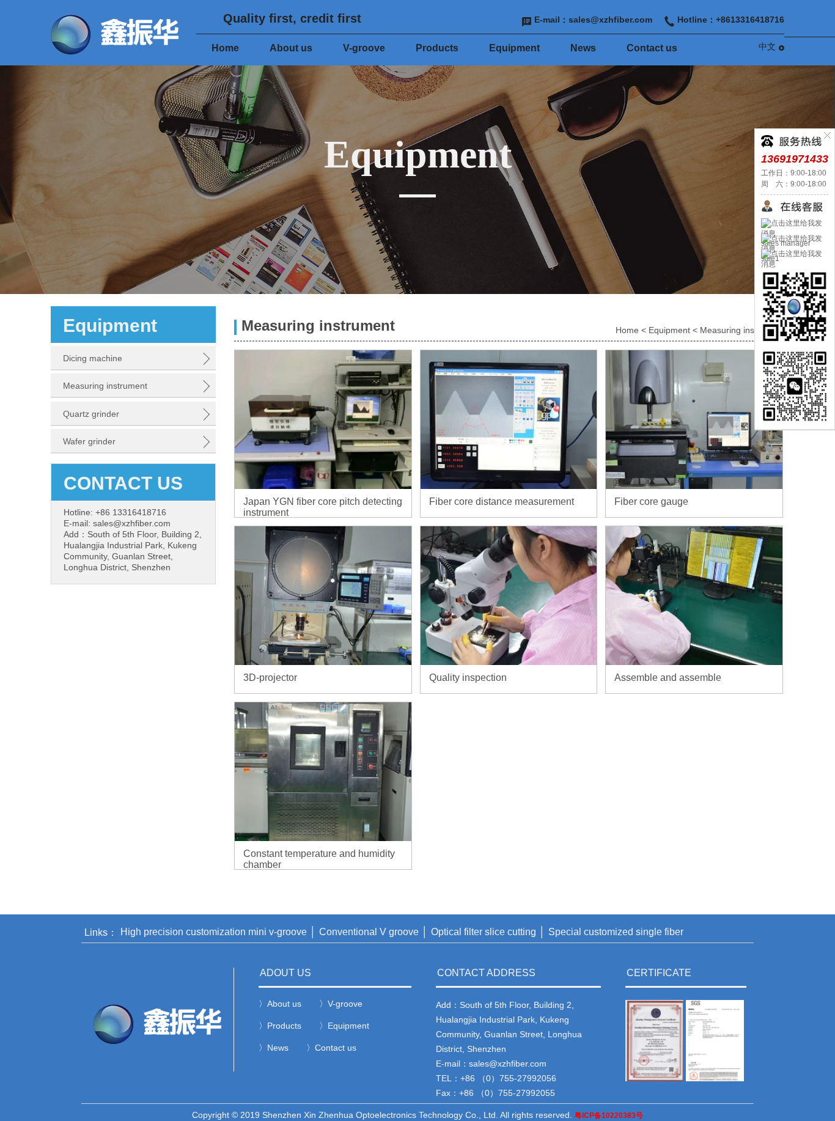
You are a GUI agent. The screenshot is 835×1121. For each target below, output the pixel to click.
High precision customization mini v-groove (213, 932)
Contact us (652, 48)
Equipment (514, 48)
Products (437, 48)
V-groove (364, 48)
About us (291, 48)
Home (225, 48)
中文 (767, 46)
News (583, 48)
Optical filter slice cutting (483, 932)
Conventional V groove (369, 932)
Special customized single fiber (615, 932)
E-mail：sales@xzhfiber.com (593, 19)
